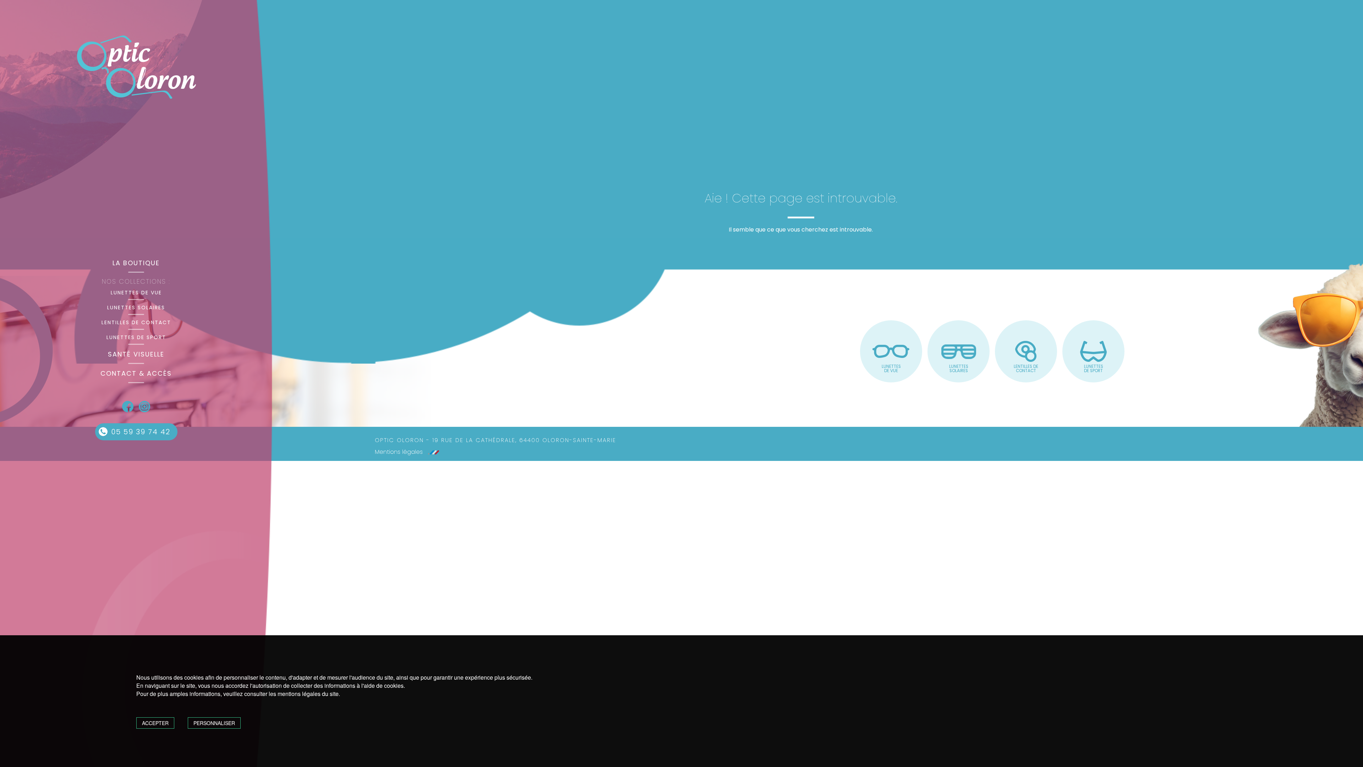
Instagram (144, 406)
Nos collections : (136, 281)
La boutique (136, 263)
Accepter (155, 723)
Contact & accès (136, 373)
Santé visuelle (136, 354)
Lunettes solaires (136, 307)
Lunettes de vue (136, 292)
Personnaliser (214, 723)
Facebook (127, 406)
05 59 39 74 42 (140, 432)
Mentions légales (399, 452)
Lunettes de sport (136, 337)
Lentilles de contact (136, 322)
